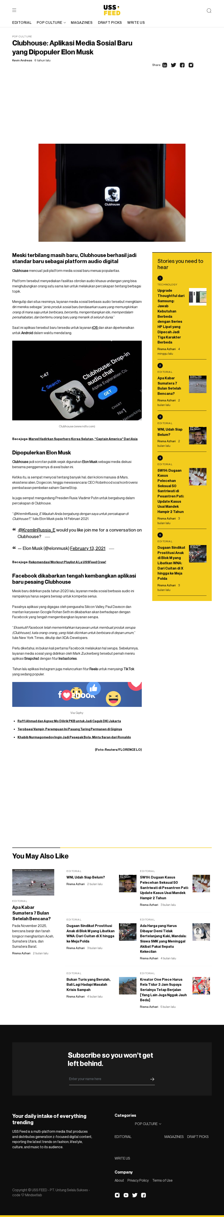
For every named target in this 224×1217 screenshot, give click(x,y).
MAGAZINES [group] (82, 22)
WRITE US (122, 1158)
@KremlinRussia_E (36, 530)
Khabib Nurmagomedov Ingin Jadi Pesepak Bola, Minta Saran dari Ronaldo (74, 737)
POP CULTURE (49, 22)
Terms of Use (162, 1180)
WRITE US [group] (136, 22)
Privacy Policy (138, 1180)
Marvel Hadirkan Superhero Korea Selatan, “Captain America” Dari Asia (83, 439)
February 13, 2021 (87, 548)
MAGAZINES (174, 1136)
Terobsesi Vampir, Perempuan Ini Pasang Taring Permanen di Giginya (70, 729)
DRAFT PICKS (198, 1136)
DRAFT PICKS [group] (110, 22)
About (119, 1180)
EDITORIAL (123, 1136)
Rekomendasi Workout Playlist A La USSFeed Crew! (67, 562)
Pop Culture (22, 36)
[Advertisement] (112, 111)
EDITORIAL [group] (22, 22)
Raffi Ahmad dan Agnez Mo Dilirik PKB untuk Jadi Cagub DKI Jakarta (69, 721)
